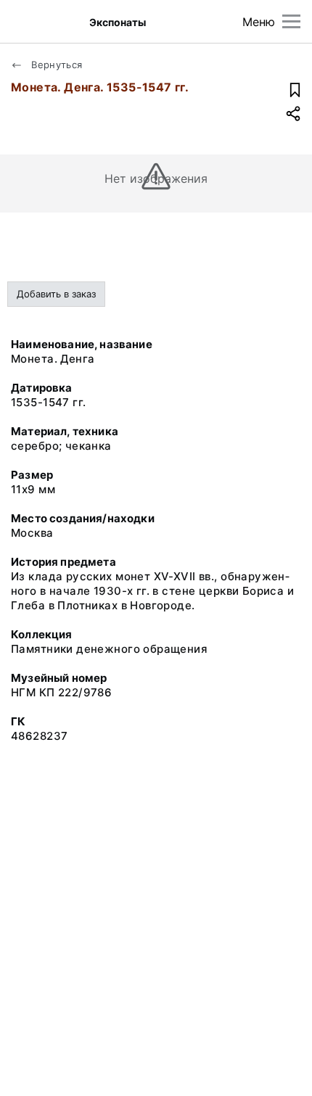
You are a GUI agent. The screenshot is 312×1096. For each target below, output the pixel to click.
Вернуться (55, 64)
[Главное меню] (291, 21)
